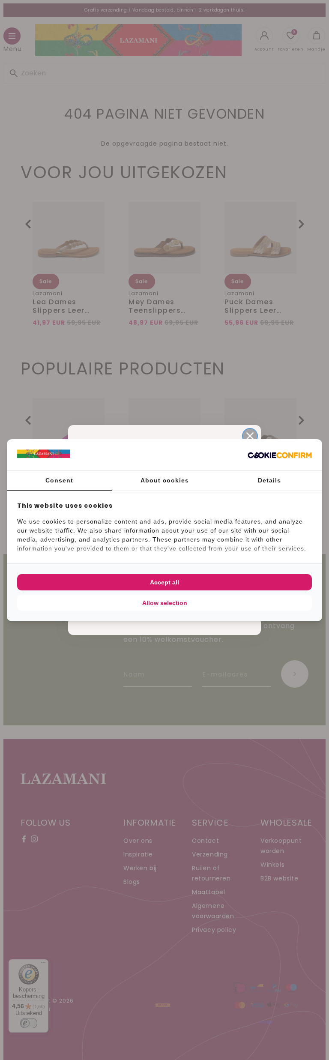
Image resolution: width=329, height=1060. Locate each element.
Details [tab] (269, 480)
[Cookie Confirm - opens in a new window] (280, 454)
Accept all (164, 582)
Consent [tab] (59, 480)
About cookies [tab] (165, 480)
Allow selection (164, 602)
